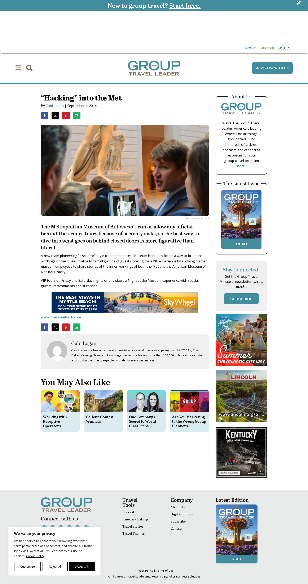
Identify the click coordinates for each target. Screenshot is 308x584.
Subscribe (178, 521)
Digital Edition (182, 514)
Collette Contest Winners (100, 419)
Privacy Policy (144, 570)
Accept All (82, 566)
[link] (44, 115)
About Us (178, 507)
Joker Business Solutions (184, 576)
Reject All (55, 566)
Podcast (128, 512)
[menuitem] (18, 68)
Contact (176, 528)
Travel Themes (133, 533)
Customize (27, 566)
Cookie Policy (35, 556)
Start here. (185, 5)
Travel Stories (132, 526)
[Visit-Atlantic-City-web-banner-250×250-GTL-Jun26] (241, 364)
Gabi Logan (55, 105)
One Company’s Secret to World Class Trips (142, 421)
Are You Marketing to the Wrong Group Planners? (189, 421)
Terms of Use (164, 570)
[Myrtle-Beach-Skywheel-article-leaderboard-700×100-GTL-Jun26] (125, 312)
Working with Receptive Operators (55, 421)
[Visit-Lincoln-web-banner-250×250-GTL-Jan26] (241, 421)
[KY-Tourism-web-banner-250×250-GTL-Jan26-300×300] (241, 477)
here (241, 166)
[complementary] (54, 551)
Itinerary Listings (135, 519)
